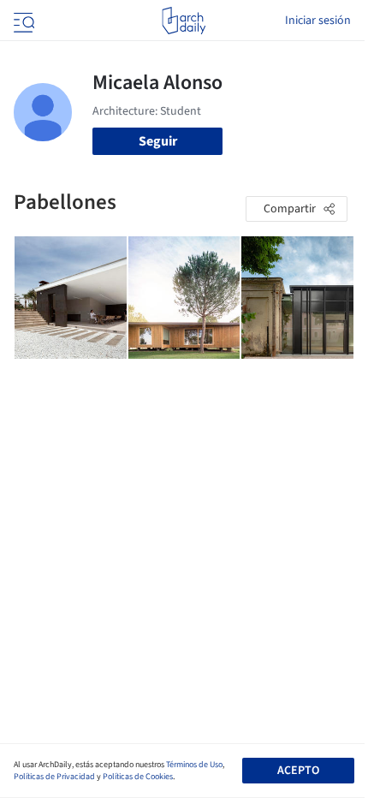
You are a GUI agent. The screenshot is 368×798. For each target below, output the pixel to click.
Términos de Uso (194, 765)
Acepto (298, 770)
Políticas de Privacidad (54, 777)
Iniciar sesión (318, 21)
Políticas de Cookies (138, 777)
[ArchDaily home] (183, 20)
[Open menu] (22, 21)
